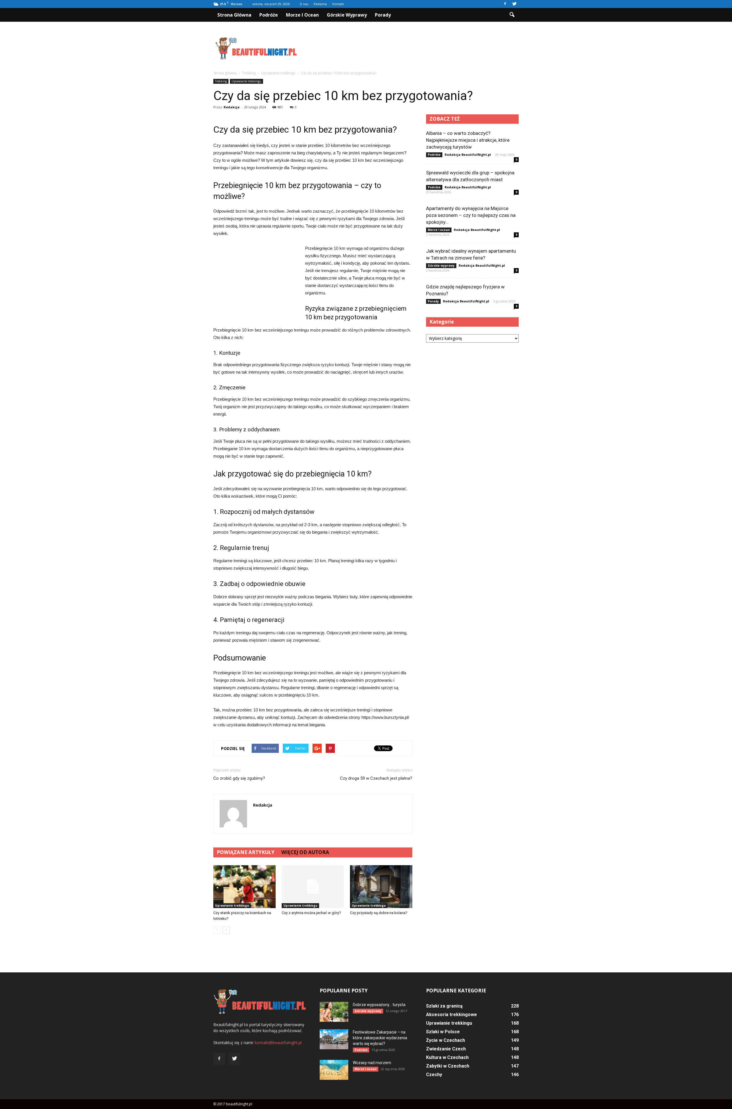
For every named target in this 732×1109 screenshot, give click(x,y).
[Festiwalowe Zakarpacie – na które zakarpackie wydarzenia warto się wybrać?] (334, 1039)
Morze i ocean (302, 15)
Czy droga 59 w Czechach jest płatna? (376, 778)
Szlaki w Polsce (443, 1031)
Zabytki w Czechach (447, 1066)
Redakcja (232, 107)
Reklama (320, 4)
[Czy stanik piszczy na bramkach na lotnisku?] (244, 886)
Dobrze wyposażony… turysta (379, 1004)
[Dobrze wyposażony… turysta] (334, 1012)
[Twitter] (514, 4)
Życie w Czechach (445, 1040)
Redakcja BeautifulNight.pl (468, 154)
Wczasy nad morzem (372, 1062)
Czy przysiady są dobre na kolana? (378, 913)
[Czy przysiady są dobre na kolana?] (381, 886)
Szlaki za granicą (444, 1006)
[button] (512, 15)
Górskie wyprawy (347, 15)
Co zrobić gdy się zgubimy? (239, 778)
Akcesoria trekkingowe (451, 1014)
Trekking (221, 81)
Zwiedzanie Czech (446, 1049)
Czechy (434, 1074)
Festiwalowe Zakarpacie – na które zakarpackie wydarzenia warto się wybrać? (380, 1038)
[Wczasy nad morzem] (334, 1070)
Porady (383, 15)
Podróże (268, 15)
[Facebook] (505, 4)
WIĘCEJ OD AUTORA (305, 852)
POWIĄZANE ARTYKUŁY (245, 852)
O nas (304, 4)
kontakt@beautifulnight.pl (278, 1042)
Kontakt (338, 4)
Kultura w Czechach (447, 1057)
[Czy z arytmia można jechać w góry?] (313, 886)
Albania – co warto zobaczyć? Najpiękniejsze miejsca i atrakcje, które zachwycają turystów (468, 140)
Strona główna (234, 15)
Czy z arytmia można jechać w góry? (311, 913)
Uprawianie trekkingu (246, 81)
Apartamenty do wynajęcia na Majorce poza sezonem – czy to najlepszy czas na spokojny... (471, 215)
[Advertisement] (415, 48)
